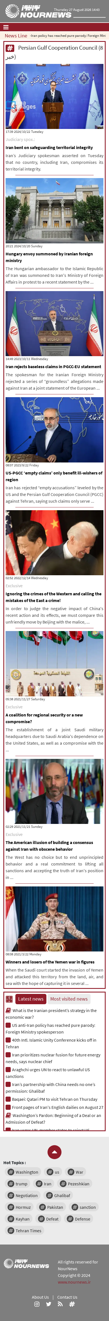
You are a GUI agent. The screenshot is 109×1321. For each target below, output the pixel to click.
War (79, 1172)
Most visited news (69, 999)
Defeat (52, 1219)
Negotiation (27, 1195)
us (57, 1172)
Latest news (31, 999)
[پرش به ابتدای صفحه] (54, 1152)
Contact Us (67, 1297)
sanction (88, 1207)
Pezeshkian (78, 1183)
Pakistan (55, 1207)
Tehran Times (28, 1230)
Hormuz (23, 1207)
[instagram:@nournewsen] (36, 1303)
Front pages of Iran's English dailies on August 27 (57, 1107)
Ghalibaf (62, 1195)
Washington (27, 1172)
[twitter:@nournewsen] (48, 1303)
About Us (40, 1297)
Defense (82, 1219)
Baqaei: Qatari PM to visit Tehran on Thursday (54, 1099)
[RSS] (60, 1303)
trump (21, 1183)
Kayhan (23, 1219)
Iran (47, 1183)
